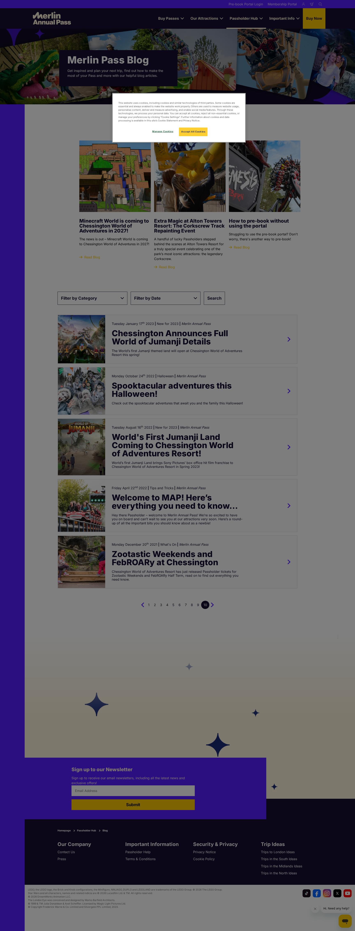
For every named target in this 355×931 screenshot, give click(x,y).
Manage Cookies (162, 131)
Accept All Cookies (193, 131)
